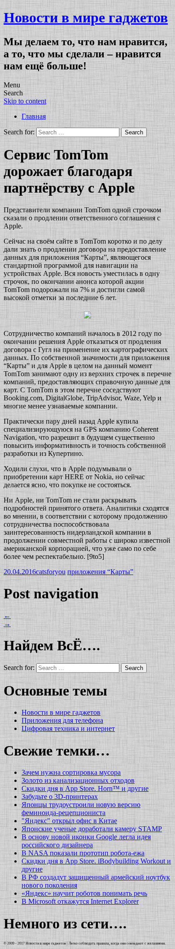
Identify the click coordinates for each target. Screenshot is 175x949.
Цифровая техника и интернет (68, 728)
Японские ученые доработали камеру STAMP (92, 829)
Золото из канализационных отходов (78, 780)
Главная (34, 116)
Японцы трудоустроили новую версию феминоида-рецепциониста (81, 808)
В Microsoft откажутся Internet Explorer (80, 901)
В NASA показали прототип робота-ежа (83, 853)
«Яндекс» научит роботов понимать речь (84, 893)
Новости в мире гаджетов (86, 17)
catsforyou (51, 571)
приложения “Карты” (100, 571)
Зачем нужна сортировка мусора (71, 772)
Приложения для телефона (62, 720)
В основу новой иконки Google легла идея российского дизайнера (86, 841)
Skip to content (25, 101)
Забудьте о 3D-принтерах (60, 796)
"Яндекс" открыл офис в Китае (69, 820)
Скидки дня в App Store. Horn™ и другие (85, 788)
